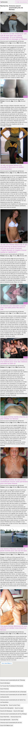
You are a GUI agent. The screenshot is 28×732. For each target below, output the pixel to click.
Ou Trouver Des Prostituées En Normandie (11, 686)
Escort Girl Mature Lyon (6, 725)
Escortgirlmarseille (5, 719)
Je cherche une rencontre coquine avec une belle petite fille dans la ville (13, 307)
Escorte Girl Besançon (6, 711)
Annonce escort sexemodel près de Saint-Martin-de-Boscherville (13, 696)
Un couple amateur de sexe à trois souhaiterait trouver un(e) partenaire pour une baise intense (14, 481)
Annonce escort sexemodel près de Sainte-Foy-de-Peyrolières (13, 701)
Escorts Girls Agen (19, 711)
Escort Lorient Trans (14, 705)
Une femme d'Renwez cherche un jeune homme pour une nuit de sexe (13, 550)
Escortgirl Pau (4, 705)
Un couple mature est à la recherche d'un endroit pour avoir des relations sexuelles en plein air (13, 361)
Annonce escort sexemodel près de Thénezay (12, 680)
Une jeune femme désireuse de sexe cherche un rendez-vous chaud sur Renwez (13, 628)
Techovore (3, 2)
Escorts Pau (15, 719)
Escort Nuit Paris (4, 716)
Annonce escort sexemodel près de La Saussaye (13, 691)
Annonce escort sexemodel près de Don (11, 722)
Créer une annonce (21, 2)
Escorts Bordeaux (5, 683)
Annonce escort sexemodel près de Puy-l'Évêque (13, 714)
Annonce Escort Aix (16, 716)
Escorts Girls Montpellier (7, 708)
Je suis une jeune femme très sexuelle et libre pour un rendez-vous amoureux (12, 167)
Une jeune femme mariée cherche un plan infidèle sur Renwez (13, 418)
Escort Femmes (4, 689)
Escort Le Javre (19, 708)
